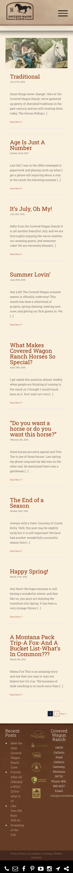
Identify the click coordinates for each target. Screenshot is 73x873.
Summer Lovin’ (30, 274)
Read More (15, 121)
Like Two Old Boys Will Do (16, 813)
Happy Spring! (29, 571)
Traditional (25, 76)
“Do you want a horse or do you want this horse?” (33, 428)
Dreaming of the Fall (17, 830)
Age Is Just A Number (27, 145)
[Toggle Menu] (62, 13)
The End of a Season (27, 502)
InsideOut (36, 857)
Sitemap (47, 853)
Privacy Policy (18, 853)
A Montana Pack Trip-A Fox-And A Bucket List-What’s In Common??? (35, 645)
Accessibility (34, 853)
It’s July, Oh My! (31, 208)
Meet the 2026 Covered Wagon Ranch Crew (16, 755)
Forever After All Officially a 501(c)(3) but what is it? (17, 786)
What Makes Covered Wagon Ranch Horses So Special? (32, 353)
